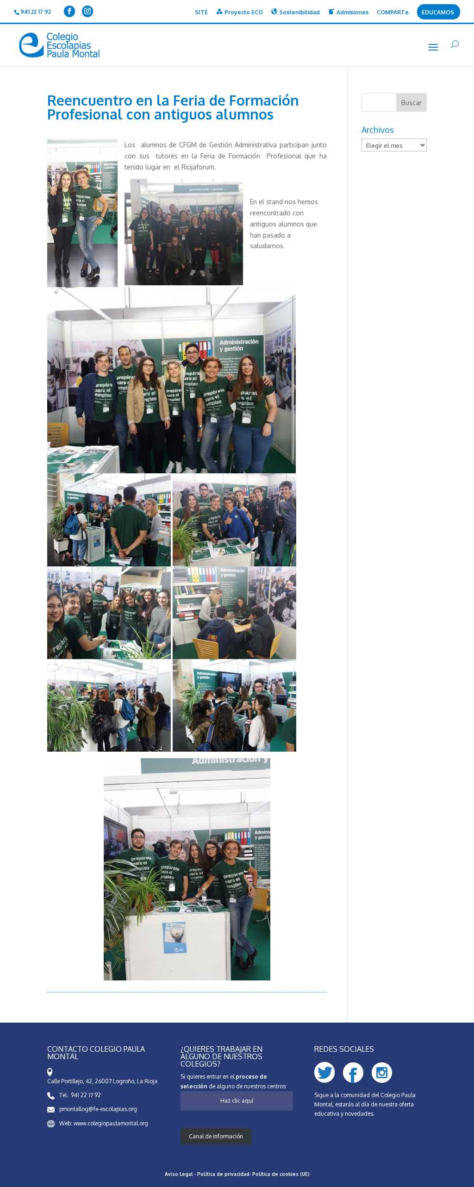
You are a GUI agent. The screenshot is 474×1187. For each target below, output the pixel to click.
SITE (201, 13)
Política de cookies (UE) (281, 1174)
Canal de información (216, 1136)
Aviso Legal (179, 1174)
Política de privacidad (223, 1174)
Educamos (438, 13)
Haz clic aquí (236, 1100)
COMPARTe (393, 13)
